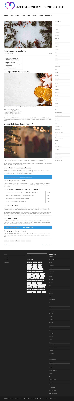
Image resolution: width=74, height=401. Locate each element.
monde (35, 278)
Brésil (56, 55)
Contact (6, 259)
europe (34, 271)
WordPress (48, 398)
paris (34, 282)
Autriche (57, 46)
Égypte (56, 95)
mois (29, 278)
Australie (57, 43)
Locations (23, 15)
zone (44, 291)
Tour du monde (58, 146)
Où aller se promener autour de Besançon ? (13, 63)
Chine (56, 69)
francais (29, 273)
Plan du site (6, 262)
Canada (56, 63)
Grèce (56, 109)
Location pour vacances (9, 244)
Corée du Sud (57, 78)
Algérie (56, 29)
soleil (35, 287)
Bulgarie (56, 58)
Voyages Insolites (58, 160)
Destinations (57, 92)
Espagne (56, 98)
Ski (55, 143)
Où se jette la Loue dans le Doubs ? (11, 59)
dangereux (35, 269)
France (56, 106)
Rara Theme (37, 398)
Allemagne (57, 32)
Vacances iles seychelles (47, 244)
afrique (29, 262)
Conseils (12, 15)
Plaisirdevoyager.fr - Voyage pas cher (14, 398)
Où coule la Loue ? (8, 65)
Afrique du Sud (58, 26)
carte (40, 264)
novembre (30, 280)
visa (39, 291)
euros (40, 271)
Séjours (28, 15)
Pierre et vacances (59, 132)
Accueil (5, 254)
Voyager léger (52, 387)
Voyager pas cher (48, 15)
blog (56, 52)
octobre (36, 280)
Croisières (57, 86)
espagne (40, 269)
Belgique (56, 49)
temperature (41, 287)
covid (29, 269)
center (29, 266)
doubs (6, 240)
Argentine (57, 35)
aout (40, 262)
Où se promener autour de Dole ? (11, 58)
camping (29, 264)
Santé (56, 135)
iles (33, 276)
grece (42, 273)
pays (30, 285)
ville (29, 292)
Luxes (56, 123)
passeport (39, 282)
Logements (57, 120)
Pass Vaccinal (57, 129)
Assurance (57, 38)
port (23, 240)
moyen (42, 278)
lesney (17, 240)
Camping (51, 293)
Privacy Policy (7, 257)
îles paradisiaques (58, 112)
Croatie (56, 83)
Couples (56, 80)
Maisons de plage (58, 126)
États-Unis (57, 100)
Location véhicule (58, 115)
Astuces (56, 41)
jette (12, 240)
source (28, 240)
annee (35, 262)
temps (29, 289)
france (35, 274)
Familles (56, 103)
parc (42, 280)
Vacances (6, 15)
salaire (29, 287)
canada (35, 264)
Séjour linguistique (59, 137)
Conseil (56, 72)
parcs (29, 282)
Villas (56, 152)
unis (33, 289)
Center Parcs (34, 15)
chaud (35, 266)
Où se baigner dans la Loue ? (10, 62)
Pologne (41, 15)
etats (29, 271)
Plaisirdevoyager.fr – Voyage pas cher (40, 6)
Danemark (57, 89)
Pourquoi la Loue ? (8, 66)
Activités (17, 15)
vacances (40, 289)
